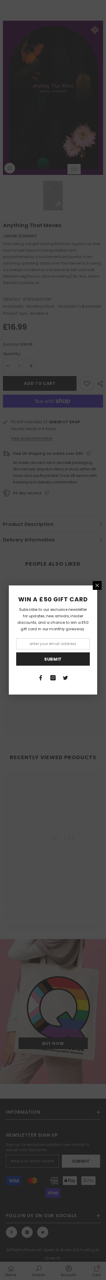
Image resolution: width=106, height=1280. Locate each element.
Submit (53, 659)
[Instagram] (53, 678)
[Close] (97, 585)
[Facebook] (40, 678)
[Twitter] (65, 678)
